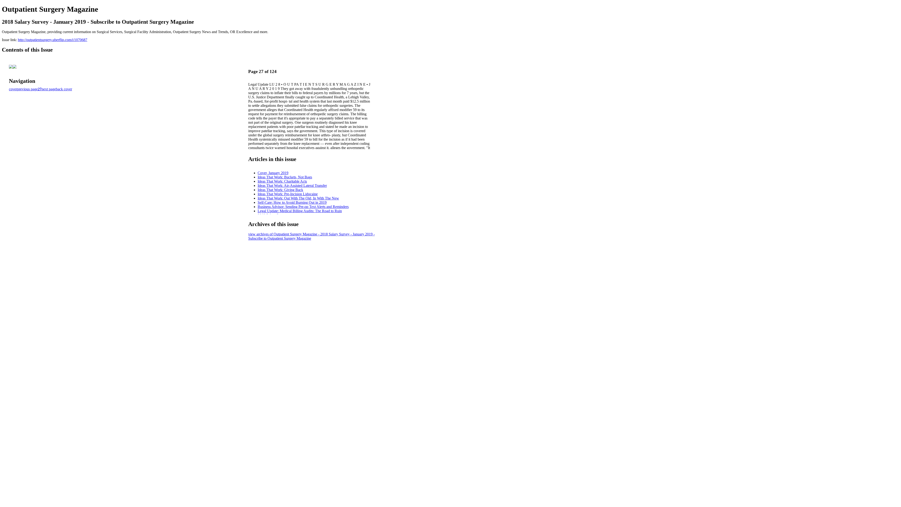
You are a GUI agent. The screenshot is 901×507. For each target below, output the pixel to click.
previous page (27, 89)
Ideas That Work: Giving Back (280, 190)
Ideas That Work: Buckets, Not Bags (285, 177)
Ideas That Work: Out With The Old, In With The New (298, 198)
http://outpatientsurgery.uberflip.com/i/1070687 (52, 40)
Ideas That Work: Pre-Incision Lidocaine (288, 194)
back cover (64, 89)
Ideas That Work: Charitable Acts (282, 181)
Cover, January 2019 (273, 173)
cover (13, 89)
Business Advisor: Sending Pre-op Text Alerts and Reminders (303, 207)
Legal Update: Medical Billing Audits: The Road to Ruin (300, 211)
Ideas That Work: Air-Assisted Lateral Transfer (292, 186)
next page (49, 89)
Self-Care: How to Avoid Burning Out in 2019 (292, 202)
